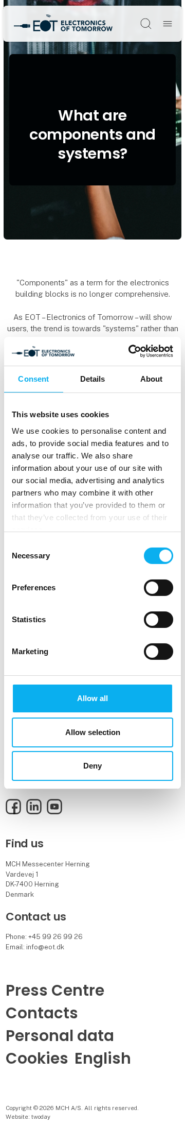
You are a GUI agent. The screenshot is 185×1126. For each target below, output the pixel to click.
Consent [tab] (33, 378)
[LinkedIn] (34, 812)
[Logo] (63, 23)
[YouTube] (54, 812)
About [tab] (151, 378)
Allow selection (92, 732)
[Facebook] (13, 812)
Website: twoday (28, 1116)
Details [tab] (92, 378)
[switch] (158, 587)
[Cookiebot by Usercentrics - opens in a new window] (130, 351)
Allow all (92, 698)
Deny (92, 765)
